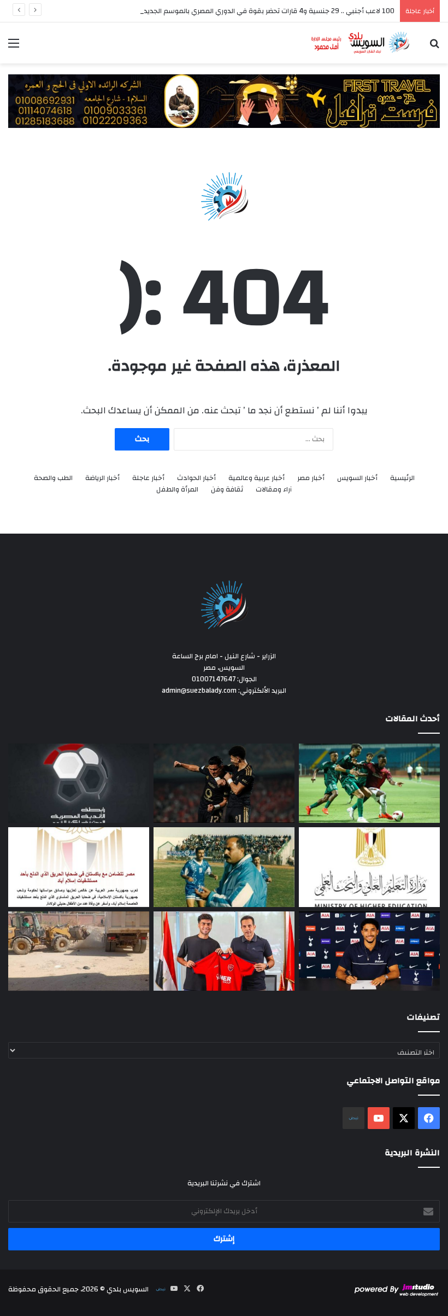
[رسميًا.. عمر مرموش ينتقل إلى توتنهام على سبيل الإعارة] (369, 951)
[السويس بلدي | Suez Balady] (360, 43)
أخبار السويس (357, 478)
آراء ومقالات (274, 489)
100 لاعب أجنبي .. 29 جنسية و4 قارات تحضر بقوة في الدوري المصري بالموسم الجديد (269, 10)
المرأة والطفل (177, 489)
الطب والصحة (53, 478)
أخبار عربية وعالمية (256, 478)
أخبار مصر (311, 478)
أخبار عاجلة (148, 478)
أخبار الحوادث (196, 478)
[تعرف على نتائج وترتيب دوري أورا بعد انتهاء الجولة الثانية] (369, 783)
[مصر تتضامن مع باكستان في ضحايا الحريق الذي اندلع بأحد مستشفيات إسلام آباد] (78, 867)
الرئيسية (402, 478)
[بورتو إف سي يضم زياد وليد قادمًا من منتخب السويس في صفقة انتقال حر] (224, 951)
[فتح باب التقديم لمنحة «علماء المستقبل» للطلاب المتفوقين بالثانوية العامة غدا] (369, 867)
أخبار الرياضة (102, 478)
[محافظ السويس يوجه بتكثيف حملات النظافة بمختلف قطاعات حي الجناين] (78, 951)
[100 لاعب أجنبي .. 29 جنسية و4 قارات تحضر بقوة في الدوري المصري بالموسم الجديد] (78, 783)
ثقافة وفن (227, 489)
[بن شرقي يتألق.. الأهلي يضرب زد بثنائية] (224, 783)
